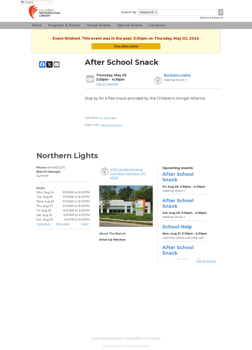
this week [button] (62, 224)
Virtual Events (99, 25)
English (29, 2)
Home (37, 25)
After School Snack (111, 125)
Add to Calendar (107, 84)
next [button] (85, 224)
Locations (157, 25)
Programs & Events (64, 25)
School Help (177, 227)
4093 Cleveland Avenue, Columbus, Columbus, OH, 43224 (128, 174)
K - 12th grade (107, 117)
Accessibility (134, 338)
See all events (206, 261)
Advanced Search (211, 17)
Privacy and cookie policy (108, 338)
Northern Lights (177, 75)
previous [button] (43, 224)
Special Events (130, 25)
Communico (153, 338)
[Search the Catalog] (220, 12)
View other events (126, 46)
